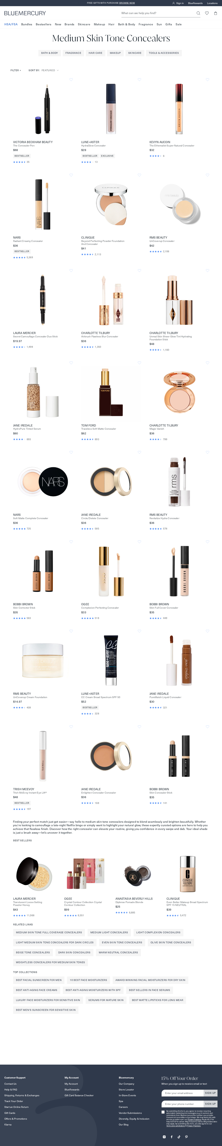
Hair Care (95, 52)
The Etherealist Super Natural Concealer (172, 145)
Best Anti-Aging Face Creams (36, 990)
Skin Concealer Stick (161, 792)
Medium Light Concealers (109, 932)
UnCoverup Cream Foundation (30, 697)
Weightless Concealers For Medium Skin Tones (50, 962)
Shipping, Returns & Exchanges (21, 1095)
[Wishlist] (207, 13)
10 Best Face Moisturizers (88, 980)
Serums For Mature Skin (106, 1000)
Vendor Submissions (130, 1113)
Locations (212, 3)
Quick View (43, 108)
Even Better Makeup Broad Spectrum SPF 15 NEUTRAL (187, 904)
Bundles (26, 24)
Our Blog (123, 1124)
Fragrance (146, 24)
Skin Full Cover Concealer (164, 607)
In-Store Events (127, 1095)
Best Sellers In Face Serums (149, 990)
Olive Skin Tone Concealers (171, 942)
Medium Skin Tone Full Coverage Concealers (49, 932)
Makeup (99, 24)
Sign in (180, 3)
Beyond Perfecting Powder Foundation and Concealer (102, 243)
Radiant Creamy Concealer (28, 241)
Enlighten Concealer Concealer (98, 792)
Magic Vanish (157, 428)
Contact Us (10, 1083)
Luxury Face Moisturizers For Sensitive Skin (48, 1000)
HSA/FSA (11, 24)
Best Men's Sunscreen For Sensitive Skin (46, 1010)
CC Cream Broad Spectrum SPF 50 (100, 697)
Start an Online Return (16, 1107)
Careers (123, 1107)
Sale (179, 24)
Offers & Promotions (15, 1118)
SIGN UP (210, 1092)
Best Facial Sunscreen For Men (39, 980)
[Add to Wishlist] (71, 80)
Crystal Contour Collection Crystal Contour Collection (83, 904)
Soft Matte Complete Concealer (30, 518)
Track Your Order (13, 1101)
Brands (69, 24)
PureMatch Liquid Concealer (165, 697)
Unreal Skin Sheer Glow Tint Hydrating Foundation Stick (171, 338)
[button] (215, 13)
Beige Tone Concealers (33, 952)
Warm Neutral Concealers (118, 952)
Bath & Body (126, 24)
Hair (111, 24)
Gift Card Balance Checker (79, 1095)
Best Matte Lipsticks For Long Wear (157, 1000)
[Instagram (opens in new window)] (164, 1135)
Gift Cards (9, 1113)
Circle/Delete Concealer (94, 518)
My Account (71, 1083)
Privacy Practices (194, 1119)
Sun (159, 24)
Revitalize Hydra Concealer (164, 518)
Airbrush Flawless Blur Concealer (99, 336)
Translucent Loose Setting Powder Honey (27, 904)
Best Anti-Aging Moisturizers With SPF (93, 990)
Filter (16, 70)
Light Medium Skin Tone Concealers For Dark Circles (55, 942)
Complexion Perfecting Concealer (100, 607)
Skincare (84, 24)
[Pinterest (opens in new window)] (186, 1135)
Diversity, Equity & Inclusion (134, 1118)
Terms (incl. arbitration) (175, 1126)
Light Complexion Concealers (158, 932)
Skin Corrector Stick (24, 607)
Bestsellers (43, 24)
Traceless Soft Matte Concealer (98, 428)
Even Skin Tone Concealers (122, 942)
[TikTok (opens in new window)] (179, 1135)
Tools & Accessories (164, 52)
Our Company (126, 1083)
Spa (121, 1101)
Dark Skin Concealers (74, 952)
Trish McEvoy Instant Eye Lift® (30, 792)
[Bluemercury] (25, 13)
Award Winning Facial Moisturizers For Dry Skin (150, 980)
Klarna (7, 1124)
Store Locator (126, 1089)
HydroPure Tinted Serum (27, 428)
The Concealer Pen (24, 145)
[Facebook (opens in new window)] (171, 1135)
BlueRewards (195, 3)
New (58, 24)
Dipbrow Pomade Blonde (129, 902)
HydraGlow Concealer (93, 145)
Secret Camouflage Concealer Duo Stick (35, 336)
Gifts (168, 24)
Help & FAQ (10, 1089)
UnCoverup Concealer (162, 241)
